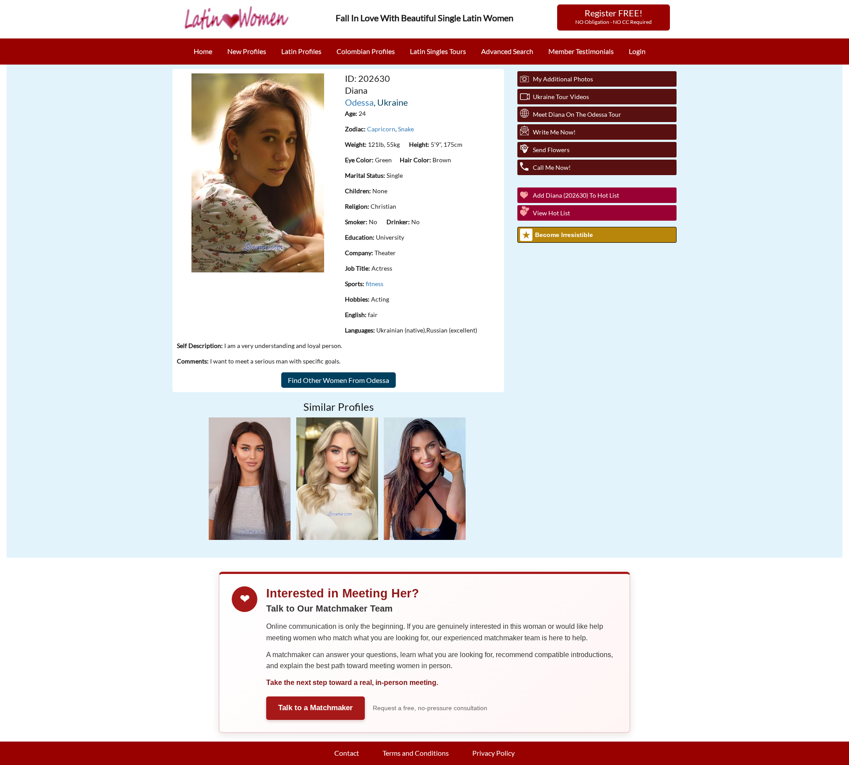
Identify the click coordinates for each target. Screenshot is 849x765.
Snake (406, 129)
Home (203, 51)
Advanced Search (507, 51)
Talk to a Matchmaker (315, 708)
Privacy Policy (493, 753)
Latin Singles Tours (438, 51)
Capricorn (381, 129)
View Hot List (551, 213)
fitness (374, 283)
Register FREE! (613, 16)
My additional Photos (563, 79)
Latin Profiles (301, 51)
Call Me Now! (552, 167)
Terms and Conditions (415, 753)
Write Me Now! (554, 132)
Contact (346, 753)
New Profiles (246, 51)
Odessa (359, 102)
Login (637, 51)
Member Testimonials (581, 51)
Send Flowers (551, 149)
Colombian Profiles (366, 51)
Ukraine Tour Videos (561, 96)
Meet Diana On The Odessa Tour (577, 114)
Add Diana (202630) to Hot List (576, 195)
